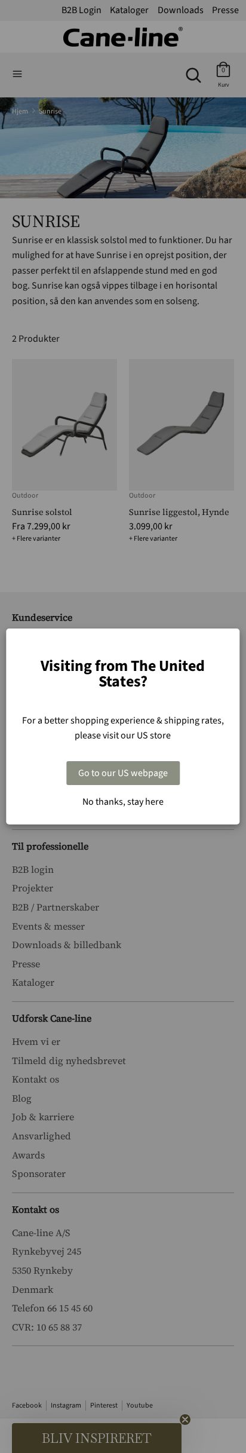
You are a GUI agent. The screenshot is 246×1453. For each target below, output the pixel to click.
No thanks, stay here (123, 802)
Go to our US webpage (123, 773)
